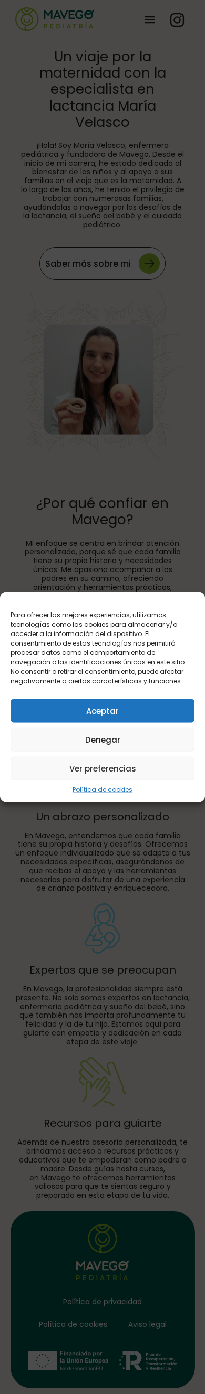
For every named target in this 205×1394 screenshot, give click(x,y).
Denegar (102, 739)
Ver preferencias (102, 768)
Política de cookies (102, 790)
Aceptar (102, 710)
